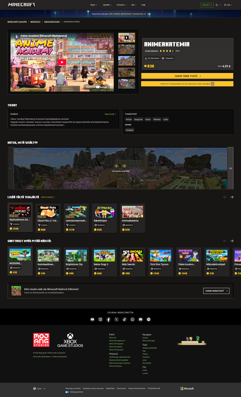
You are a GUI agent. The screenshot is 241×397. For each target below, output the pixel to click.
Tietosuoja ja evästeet (73, 388)
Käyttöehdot (110, 388)
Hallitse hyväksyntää (59, 356)
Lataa (144, 360)
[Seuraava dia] (231, 197)
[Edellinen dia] (224, 197)
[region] (120, 168)
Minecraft (112, 338)
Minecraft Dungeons (116, 344)
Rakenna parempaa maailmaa (119, 363)
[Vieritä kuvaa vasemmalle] (11, 168)
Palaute (145, 354)
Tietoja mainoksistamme (136, 388)
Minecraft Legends (115, 347)
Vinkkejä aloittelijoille (149, 348)
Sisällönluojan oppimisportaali (119, 357)
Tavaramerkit (121, 388)
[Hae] (219, 5)
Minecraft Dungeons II (117, 341)
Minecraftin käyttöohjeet (41, 356)
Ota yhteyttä (146, 363)
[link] (92, 319)
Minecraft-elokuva (115, 366)
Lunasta (145, 373)
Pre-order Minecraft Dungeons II (127, 14)
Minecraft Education (116, 350)
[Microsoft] (187, 388)
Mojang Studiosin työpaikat (118, 360)
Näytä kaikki (47, 197)
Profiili (144, 370)
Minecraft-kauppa (17, 22)
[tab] (126, 38)
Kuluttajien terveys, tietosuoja (93, 388)
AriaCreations (52, 22)
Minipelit (36, 22)
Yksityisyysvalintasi (76, 392)
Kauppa (145, 338)
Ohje (144, 351)
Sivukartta (145, 357)
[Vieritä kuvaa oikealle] (230, 168)
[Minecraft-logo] (21, 5)
